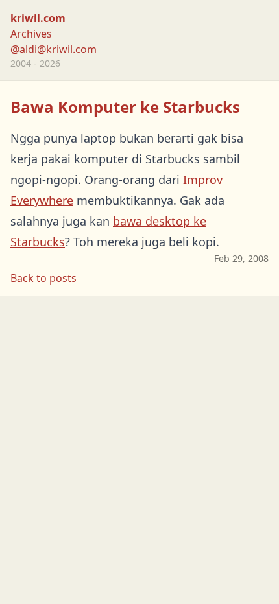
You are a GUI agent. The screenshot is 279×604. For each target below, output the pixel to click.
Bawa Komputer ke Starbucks (125, 106)
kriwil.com (38, 18)
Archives (31, 34)
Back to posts (43, 278)
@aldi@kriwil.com (53, 49)
